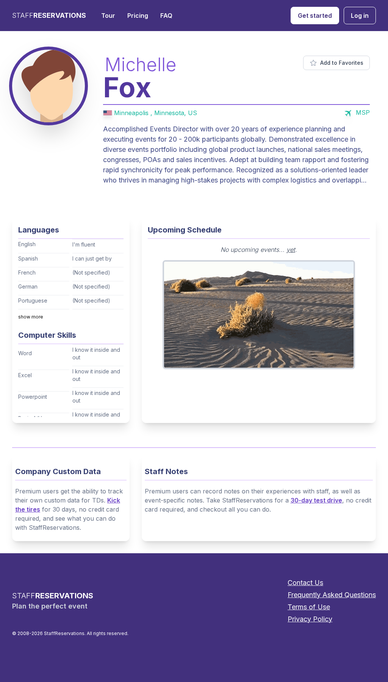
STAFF (49, 15)
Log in (360, 15)
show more (30, 317)
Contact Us (305, 583)
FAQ (166, 15)
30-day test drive (316, 500)
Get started (315, 15)
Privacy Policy (310, 619)
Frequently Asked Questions (332, 595)
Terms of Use (309, 607)
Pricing (137, 15)
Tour (108, 15)
